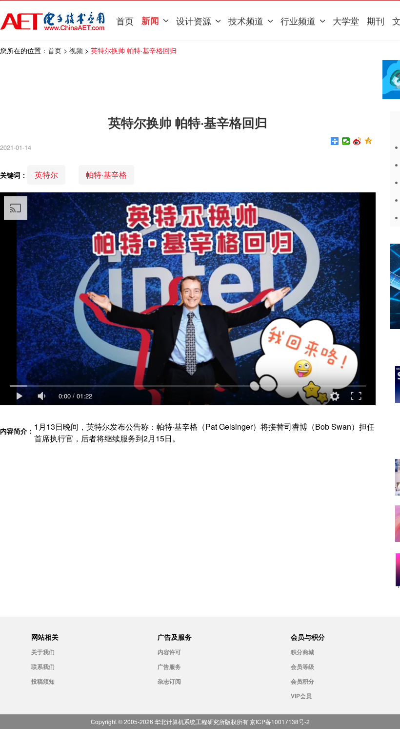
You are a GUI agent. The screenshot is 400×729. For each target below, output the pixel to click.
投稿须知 (43, 681)
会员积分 (302, 681)
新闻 (150, 20)
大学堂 (346, 20)
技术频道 (245, 20)
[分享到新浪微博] (357, 141)
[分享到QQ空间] (368, 141)
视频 (76, 50)
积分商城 (302, 651)
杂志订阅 (169, 681)
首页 (125, 20)
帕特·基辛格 (106, 174)
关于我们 (43, 651)
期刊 (375, 20)
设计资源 (193, 20)
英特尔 (46, 174)
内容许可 (169, 651)
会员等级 (302, 666)
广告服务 (169, 666)
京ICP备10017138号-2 (280, 721)
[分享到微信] (346, 141)
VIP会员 (301, 695)
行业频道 (298, 20)
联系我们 (43, 666)
